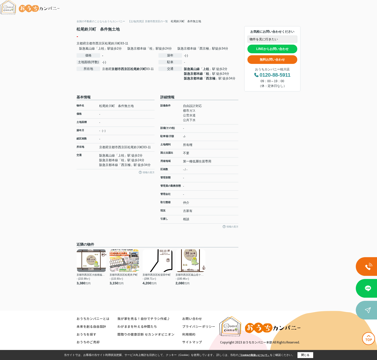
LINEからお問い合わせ (272, 49)
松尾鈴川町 (113, 43)
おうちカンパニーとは (93, 318)
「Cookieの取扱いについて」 (254, 355)
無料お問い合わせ (272, 59)
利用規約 (188, 334)
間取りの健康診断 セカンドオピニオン (145, 334)
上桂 (206, 69)
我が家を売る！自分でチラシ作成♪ (143, 318)
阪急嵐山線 (192, 69)
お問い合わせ (192, 318)
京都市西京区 (95, 43)
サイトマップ (192, 342)
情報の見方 (149, 172)
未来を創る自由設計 (91, 326)
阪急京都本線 (193, 73)
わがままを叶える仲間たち (137, 326)
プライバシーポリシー (198, 326)
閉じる (305, 354)
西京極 (210, 78)
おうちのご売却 (88, 342)
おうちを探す (86, 334)
